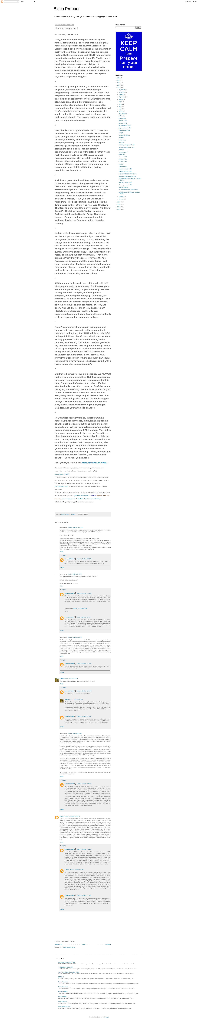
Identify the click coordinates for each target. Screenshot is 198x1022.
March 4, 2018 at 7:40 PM (75, 574)
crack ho (121, 164)
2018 (119, 87)
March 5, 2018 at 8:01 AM (84, 716)
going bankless (62, 1001)
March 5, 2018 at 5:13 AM (84, 663)
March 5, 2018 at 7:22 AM (75, 699)
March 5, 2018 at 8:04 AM (84, 617)
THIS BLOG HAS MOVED (65, 967)
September (122, 97)
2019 (119, 85)
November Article (63, 987)
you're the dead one (124, 130)
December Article (63, 982)
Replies (64, 555)
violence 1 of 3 (123, 161)
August (121, 99)
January (121, 199)
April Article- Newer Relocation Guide (68, 972)
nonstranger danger (124, 135)
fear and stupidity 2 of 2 (125, 169)
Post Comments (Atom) (68, 947)
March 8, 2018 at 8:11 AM (84, 895)
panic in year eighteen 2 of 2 (126, 145)
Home (83, 944)
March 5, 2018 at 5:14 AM (84, 691)
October (121, 94)
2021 (119, 80)
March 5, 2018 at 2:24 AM (70, 678)
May (120, 106)
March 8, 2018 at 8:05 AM (77, 870)
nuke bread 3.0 (123, 113)
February (121, 196)
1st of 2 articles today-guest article (128, 189)
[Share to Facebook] (85, 514)
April (120, 109)
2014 (119, 209)
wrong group (122, 118)
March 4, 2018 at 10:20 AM (84, 559)
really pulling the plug (64, 1006)
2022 (119, 78)
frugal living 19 (62, 996)
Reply (61, 551)
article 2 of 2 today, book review (127, 176)
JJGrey (62, 816)
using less (121, 137)
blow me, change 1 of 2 (125, 185)
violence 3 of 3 (123, 157)
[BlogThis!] (81, 514)
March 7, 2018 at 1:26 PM (84, 849)
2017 (119, 202)
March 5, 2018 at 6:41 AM (79, 608)
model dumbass (123, 187)
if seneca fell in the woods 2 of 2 (127, 174)
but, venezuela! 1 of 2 (125, 128)
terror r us (121, 142)
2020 (119, 83)
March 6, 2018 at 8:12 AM (75, 733)
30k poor (121, 149)
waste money (122, 140)
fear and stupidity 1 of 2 (125, 171)
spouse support (123, 152)
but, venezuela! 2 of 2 (125, 125)
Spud (61, 678)
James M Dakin (69, 559)
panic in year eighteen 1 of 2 (126, 147)
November (122, 92)
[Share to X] (83, 514)
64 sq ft (121, 133)
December (122, 89)
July (120, 102)
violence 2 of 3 (123, 159)
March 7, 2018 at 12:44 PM (72, 816)
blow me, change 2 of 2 (125, 182)
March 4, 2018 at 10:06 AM (75, 527)
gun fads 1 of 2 (123, 123)
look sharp (121, 116)
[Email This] (79, 514)
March (121, 111)
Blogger (106, 1017)
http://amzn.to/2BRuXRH (94, 462)
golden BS (121, 154)
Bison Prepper (67, 8)
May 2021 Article (63, 992)
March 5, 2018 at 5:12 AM (84, 593)
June (120, 104)
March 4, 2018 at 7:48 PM (75, 637)
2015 (119, 207)
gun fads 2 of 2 (123, 120)
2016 (119, 204)
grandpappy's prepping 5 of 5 (66, 962)
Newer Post (58, 944)
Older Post (108, 944)
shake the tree (123, 166)
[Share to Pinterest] (87, 514)
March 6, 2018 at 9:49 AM (84, 784)
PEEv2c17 (61, 977)
